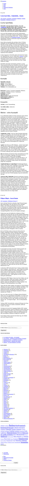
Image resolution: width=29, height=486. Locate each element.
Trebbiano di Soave (10, 19)
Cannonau (8, 429)
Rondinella (3, 19)
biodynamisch (20, 425)
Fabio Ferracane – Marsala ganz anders (12, 341)
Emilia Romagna (7, 373)
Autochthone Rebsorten (8, 354)
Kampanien (6, 380)
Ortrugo (26, 436)
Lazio (4, 384)
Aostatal (5, 351)
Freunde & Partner (7, 460)
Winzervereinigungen (8, 418)
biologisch (4, 427)
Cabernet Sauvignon (19, 427)
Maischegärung (12, 433)
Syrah (14, 440)
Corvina (4, 18)
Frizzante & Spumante (8, 377)
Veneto (4, 412)
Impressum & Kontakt (8, 457)
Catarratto (13, 429)
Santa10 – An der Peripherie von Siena (12, 342)
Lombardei (5, 386)
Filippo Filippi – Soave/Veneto (9, 198)
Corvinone (9, 18)
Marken (5, 389)
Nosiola (22, 436)
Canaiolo (3, 429)
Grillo (25, 431)
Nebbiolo (4, 436)
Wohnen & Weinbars (8, 7)
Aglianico (3, 425)
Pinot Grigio (7, 439)
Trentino (5, 405)
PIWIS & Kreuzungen (8, 394)
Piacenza (5, 391)
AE (1, 18)
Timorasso (18, 440)
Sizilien (5, 399)
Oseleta (23, 18)
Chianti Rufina (6, 363)
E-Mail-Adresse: (4, 327)
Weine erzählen (6, 414)
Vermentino (24, 442)
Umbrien (5, 407)
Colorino (23, 429)
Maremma (5, 387)
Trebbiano (24, 440)
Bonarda (10, 427)
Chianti (5, 360)
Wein (4, 4)
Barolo (4, 355)
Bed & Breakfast (7, 358)
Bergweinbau (6, 359)
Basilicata (5, 357)
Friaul (4, 376)
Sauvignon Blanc (3, 440)
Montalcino (5, 390)
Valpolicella (3, 27)
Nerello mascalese (10, 436)
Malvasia (19, 433)
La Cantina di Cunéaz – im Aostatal (11, 337)
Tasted (4, 403)
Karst (4, 381)
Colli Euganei (6, 367)
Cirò (4, 364)
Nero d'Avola (17, 436)
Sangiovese (23, 438)
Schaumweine (9, 440)
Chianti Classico (7, 362)
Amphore (7, 425)
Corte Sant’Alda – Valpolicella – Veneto (12, 16)
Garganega (14, 18)
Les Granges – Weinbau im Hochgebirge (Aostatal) (14, 338)
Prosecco (5, 395)
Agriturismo (6, 350)
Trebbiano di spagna (11, 442)
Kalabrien (5, 378)
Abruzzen (5, 349)
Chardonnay (18, 429)
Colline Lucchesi (7, 371)
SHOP (4, 459)
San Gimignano (6, 396)
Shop (4, 8)
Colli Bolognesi (6, 366)
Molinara (19, 18)
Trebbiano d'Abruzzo (4, 442)
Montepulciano (21, 434)
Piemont (5, 392)
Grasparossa (22, 431)
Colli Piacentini (6, 368)
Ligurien (5, 385)
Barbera (12, 425)
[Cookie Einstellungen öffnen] (11, 484)
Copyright (5, 452)
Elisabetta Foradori (16, 37)
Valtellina (5, 410)
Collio (4, 372)
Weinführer (5, 416)
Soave (4, 400)
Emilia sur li (6, 375)
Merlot (14, 434)
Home (4, 3)
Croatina (11, 431)
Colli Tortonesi (6, 369)
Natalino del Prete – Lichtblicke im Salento (12, 339)
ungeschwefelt (17, 442)
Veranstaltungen (6, 413)
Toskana (5, 404)
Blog (4, 6)
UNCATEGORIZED (8, 408)
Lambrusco (5, 382)
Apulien (5, 353)
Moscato (26, 434)
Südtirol (5, 401)
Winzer (5, 417)
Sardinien (5, 398)
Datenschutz (6, 454)
